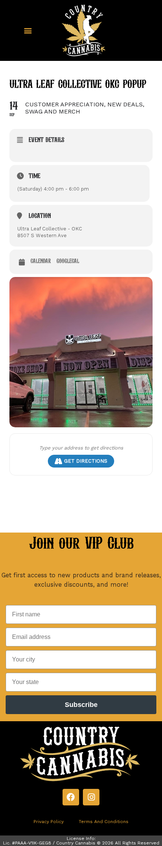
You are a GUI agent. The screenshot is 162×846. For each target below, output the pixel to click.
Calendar (41, 262)
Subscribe (81, 704)
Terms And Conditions (103, 821)
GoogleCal (68, 262)
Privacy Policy (49, 821)
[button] (27, 30)
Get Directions (85, 461)
